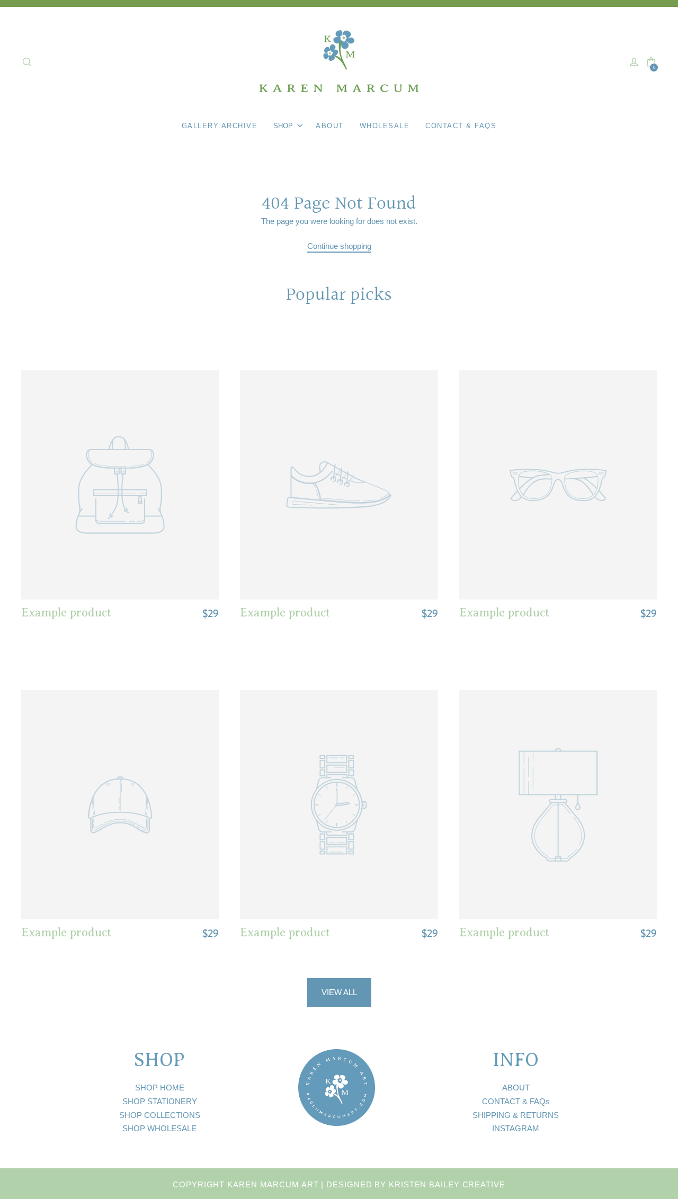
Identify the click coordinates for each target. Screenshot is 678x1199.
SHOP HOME (159, 1087)
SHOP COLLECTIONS (159, 1115)
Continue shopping (339, 245)
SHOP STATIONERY (159, 1101)
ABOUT (516, 1087)
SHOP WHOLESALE (159, 1128)
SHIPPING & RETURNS (515, 1115)
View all (339, 992)
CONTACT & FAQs (516, 1101)
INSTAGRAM (515, 1128)
